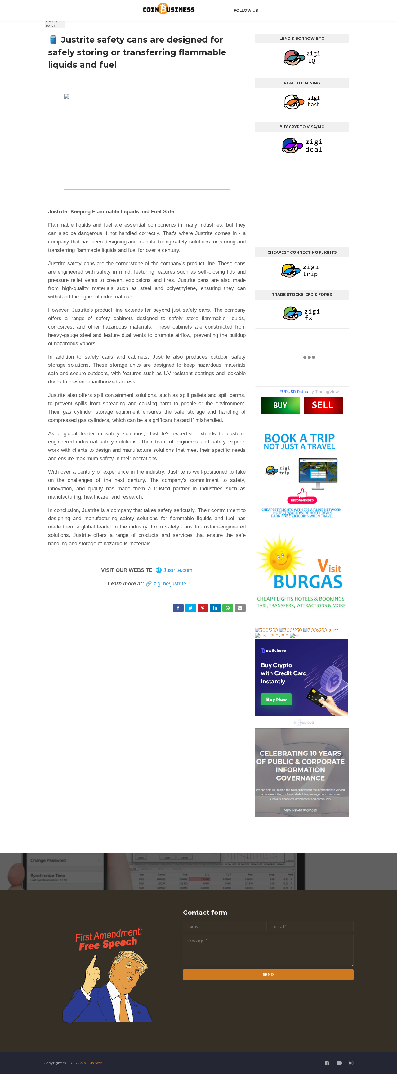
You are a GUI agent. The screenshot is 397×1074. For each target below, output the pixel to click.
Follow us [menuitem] (246, 10)
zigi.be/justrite (170, 584)
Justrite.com (177, 570)
